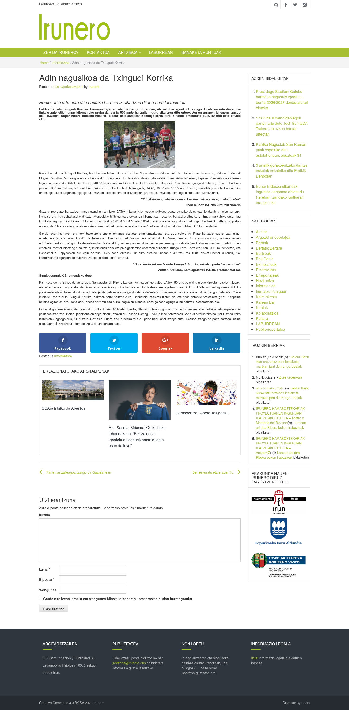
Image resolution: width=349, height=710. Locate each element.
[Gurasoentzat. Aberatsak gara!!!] (207, 392)
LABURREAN (161, 52)
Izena (44, 569)
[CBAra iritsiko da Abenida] (73, 390)
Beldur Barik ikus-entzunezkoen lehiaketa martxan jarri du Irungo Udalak (282, 361)
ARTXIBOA (127, 52)
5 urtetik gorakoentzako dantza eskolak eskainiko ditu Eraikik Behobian (281, 170)
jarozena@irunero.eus (129, 662)
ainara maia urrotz (269, 388)
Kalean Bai (265, 302)
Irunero (94, 86)
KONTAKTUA (98, 52)
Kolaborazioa (267, 313)
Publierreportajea (270, 329)
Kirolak (262, 307)
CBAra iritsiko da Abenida (63, 408)
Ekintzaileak (266, 264)
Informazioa (60, 62)
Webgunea (48, 589)
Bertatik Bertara (269, 248)
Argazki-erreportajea (273, 237)
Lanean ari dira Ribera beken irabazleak (281, 425)
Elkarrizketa (266, 269)
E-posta (46, 579)
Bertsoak (263, 253)
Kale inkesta (266, 296)
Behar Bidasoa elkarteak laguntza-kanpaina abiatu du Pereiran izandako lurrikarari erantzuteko (280, 194)
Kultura (262, 318)
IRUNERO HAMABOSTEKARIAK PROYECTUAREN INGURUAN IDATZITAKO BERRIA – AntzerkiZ (280, 445)
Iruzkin (44, 515)
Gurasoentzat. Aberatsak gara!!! (202, 413)
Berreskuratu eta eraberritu (213, 472)
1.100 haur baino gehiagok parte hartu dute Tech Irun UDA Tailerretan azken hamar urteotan (282, 126)
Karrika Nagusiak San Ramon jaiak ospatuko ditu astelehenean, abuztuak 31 (281, 150)
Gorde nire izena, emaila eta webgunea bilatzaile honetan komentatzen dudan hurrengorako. (118, 598)
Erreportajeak (267, 275)
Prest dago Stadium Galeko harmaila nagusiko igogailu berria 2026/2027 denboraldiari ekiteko (282, 99)
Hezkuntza (265, 280)
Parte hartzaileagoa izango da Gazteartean (78, 472)
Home (44, 62)
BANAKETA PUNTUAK (201, 52)
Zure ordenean (290, 377)
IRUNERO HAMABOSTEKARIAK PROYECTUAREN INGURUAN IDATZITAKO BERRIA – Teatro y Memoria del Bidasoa (280, 415)
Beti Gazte (265, 258)
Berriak (262, 242)
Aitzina (262, 231)
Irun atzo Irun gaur (271, 291)
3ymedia (303, 702)
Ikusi (254, 657)
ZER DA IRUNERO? (60, 52)
